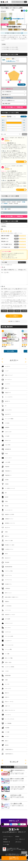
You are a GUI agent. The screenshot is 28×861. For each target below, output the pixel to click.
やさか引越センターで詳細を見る (14, 107)
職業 (2, 212)
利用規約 (17, 836)
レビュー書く (23, 116)
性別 (2, 206)
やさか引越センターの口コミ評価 (10, 47)
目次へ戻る (24, 852)
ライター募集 (6, 844)
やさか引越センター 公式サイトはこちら (14, 858)
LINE (23, 824)
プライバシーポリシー (8, 836)
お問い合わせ (18, 841)
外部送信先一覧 (6, 841)
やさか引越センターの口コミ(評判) (10, 49)
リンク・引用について (20, 839)
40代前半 (6, 203)
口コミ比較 (21, 84)
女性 (5, 209)
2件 (22, 33)
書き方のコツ (22, 262)
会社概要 (5, 839)
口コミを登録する (14, 316)
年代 (2, 199)
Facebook (14, 824)
